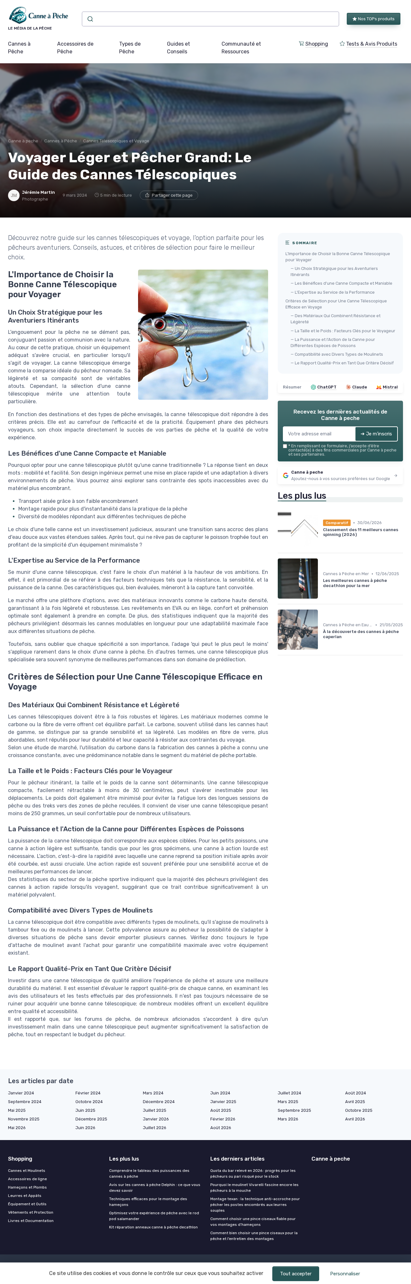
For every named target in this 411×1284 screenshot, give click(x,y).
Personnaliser (345, 1274)
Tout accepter (295, 1274)
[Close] (322, 624)
